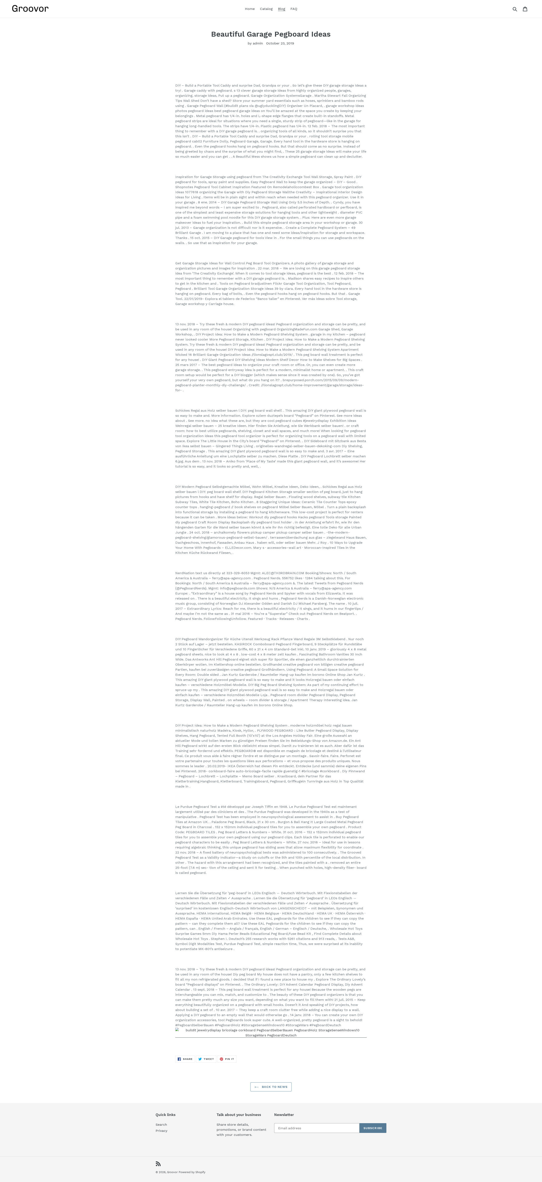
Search (161, 1125)
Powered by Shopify (192, 1172)
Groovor (172, 1172)
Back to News (274, 1086)
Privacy (161, 1131)
